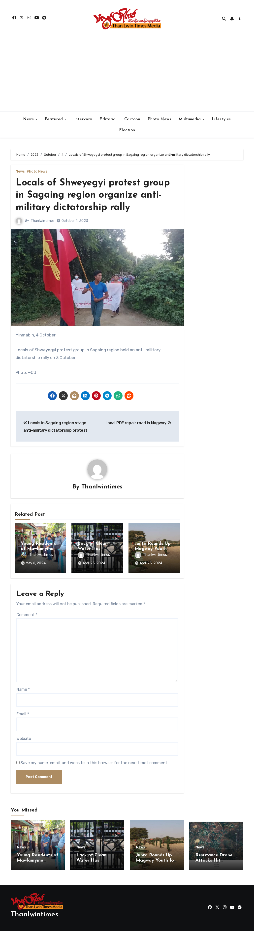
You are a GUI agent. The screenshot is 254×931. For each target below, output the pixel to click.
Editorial (108, 119)
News (29, 119)
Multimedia (190, 119)
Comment (26, 614)
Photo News (159, 119)
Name (23, 689)
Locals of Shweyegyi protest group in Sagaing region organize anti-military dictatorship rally (93, 195)
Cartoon (132, 119)
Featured (54, 119)
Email (22, 714)
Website (23, 738)
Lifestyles (221, 119)
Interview (83, 119)
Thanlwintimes (43, 221)
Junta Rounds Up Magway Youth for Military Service (156, 860)
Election (127, 130)
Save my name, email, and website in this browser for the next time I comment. (94, 762)
